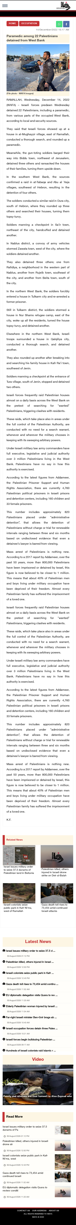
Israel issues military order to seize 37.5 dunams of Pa (25, 1128)
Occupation (29, 23)
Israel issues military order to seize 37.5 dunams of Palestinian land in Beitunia (19, 870)
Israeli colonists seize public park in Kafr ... (30, 973)
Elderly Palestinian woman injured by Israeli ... (31, 1006)
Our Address (39, 1211)
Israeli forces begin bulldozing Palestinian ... (30, 1039)
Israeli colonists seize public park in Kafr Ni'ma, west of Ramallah (18, 908)
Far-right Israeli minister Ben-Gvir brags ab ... (31, 1017)
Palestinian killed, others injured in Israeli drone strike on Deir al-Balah (55, 872)
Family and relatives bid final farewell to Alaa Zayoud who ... (37, 1098)
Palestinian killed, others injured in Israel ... (30, 962)
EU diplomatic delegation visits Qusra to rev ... (32, 995)
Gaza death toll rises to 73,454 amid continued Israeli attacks (54, 908)
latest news (38, 942)
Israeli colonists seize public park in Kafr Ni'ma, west (25, 1157)
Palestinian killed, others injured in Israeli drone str (25, 1143)
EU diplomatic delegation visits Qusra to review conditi (25, 1189)
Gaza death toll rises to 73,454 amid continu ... (32, 984)
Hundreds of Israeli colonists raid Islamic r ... (31, 1050)
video (38, 1059)
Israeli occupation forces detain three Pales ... (32, 1028)
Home (12, 23)
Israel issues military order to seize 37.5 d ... (30, 951)
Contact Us (23, 1211)
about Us (54, 1211)
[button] (8, 1080)
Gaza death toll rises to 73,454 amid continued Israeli (23, 1175)
